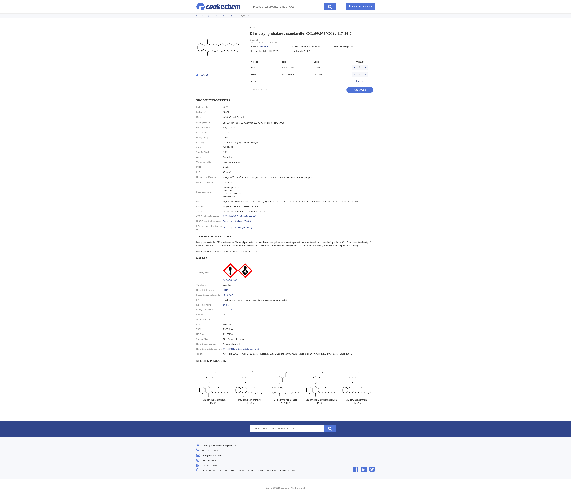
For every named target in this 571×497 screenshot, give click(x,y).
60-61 (226, 305)
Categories (208, 16)
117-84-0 (264, 46)
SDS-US (204, 75)
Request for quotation (360, 6)
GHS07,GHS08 (230, 280)
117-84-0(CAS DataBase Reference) (239, 216)
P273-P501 (228, 295)
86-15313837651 (210, 466)
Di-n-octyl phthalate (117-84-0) (237, 228)
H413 (225, 290)
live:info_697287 (210, 461)
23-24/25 (227, 310)
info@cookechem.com (213, 456)
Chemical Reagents (223, 16)
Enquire (360, 81)
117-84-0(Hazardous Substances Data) (241, 349)
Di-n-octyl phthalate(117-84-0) (237, 221)
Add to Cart (360, 90)
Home (198, 16)
